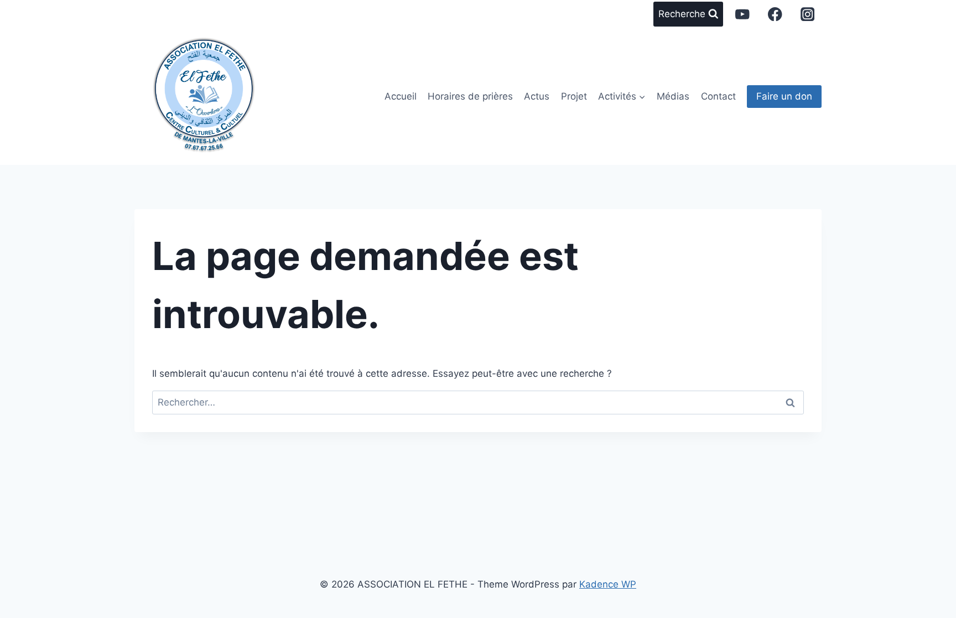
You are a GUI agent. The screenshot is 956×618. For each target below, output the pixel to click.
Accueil (401, 96)
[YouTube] (743, 14)
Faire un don (784, 96)
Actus (536, 96)
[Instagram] (807, 14)
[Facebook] (775, 14)
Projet (574, 96)
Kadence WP (607, 584)
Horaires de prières (470, 96)
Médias (673, 96)
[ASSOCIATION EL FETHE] (203, 91)
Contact (718, 96)
